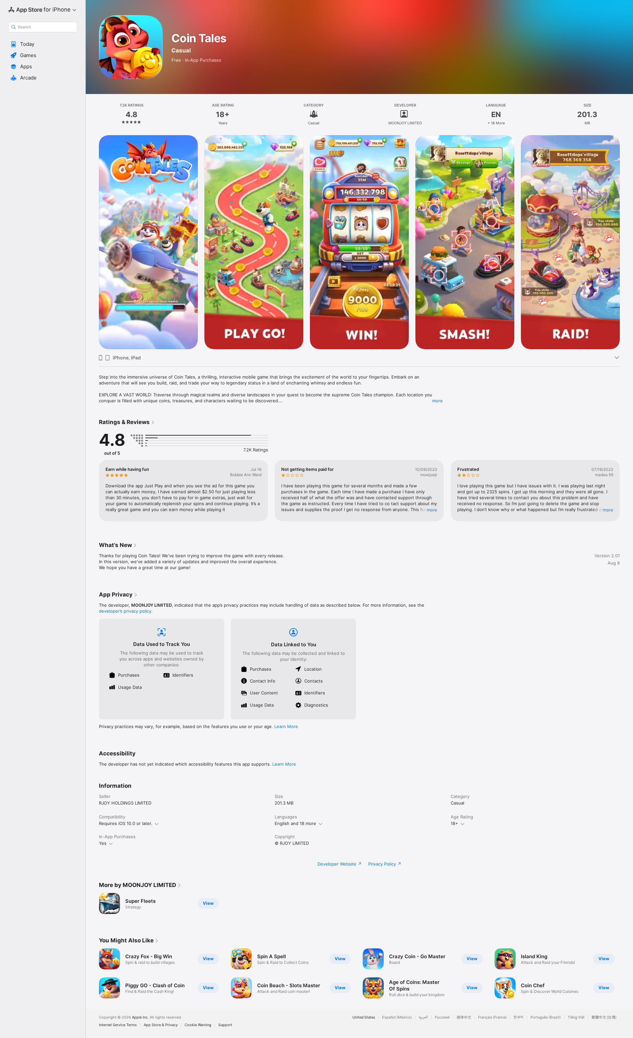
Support (225, 1025)
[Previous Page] (92, 490)
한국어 (519, 1017)
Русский (442, 1017)
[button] (43, 44)
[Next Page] (626, 490)
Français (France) (492, 1017)
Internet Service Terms (118, 1025)
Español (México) (397, 1017)
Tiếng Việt (576, 1017)
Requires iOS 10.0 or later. (125, 823)
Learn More (286, 726)
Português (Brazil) (545, 1017)
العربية (423, 1017)
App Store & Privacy (161, 1025)
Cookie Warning (198, 1025)
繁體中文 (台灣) (604, 1017)
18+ (454, 823)
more (437, 400)
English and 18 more (295, 823)
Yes (102, 843)
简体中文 (464, 1017)
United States (363, 1017)
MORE (432, 509)
